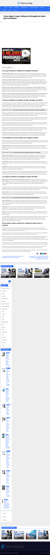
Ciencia (3, 293)
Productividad (4, 332)
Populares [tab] (4, 516)
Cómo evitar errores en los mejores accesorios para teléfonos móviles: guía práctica (8, 425)
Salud (3, 334)
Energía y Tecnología (5, 303)
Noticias (11, 7)
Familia (3, 311)
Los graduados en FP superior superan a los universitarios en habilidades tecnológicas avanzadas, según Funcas (38, 257)
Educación (4, 296)
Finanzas (3, 314)
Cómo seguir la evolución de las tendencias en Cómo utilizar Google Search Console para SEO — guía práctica (8, 460)
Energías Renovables (5, 306)
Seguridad (3, 337)
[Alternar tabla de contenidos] (13, 67)
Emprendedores (24, 7)
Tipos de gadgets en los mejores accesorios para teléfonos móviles (24, 275)
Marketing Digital (8, 368)
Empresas (17, 7)
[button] (48, 8)
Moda (3, 324)
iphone (42, 7)
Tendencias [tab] (5, 520)
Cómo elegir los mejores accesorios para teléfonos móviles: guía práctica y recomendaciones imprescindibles (7, 504)
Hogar (3, 316)
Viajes (3, 345)
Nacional (3, 327)
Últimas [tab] (4, 513)
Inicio (6, 7)
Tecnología (4, 342)
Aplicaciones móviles (34, 7)
